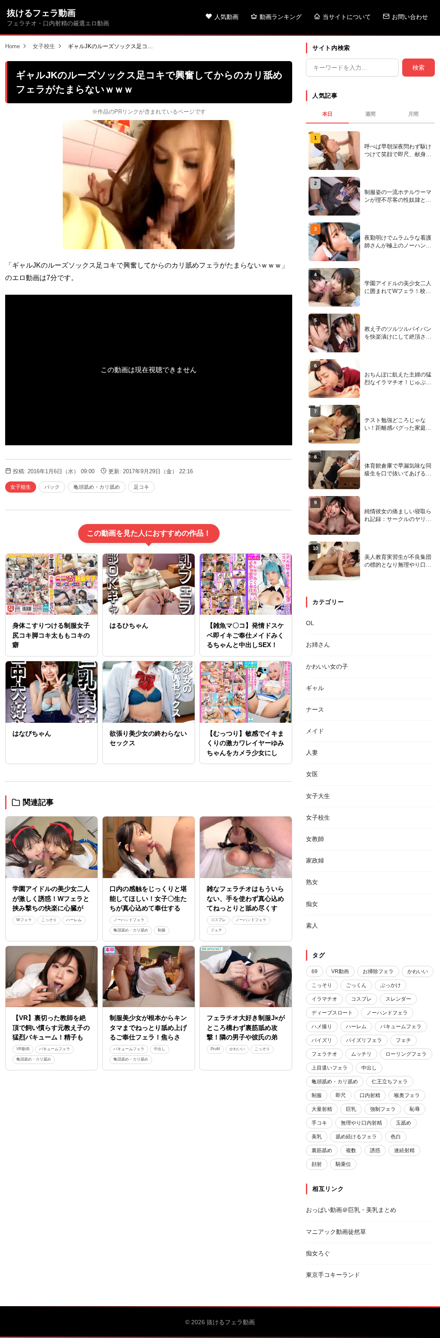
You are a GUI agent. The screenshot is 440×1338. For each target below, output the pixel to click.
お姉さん (318, 644)
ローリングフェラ (406, 1054)
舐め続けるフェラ (356, 1137)
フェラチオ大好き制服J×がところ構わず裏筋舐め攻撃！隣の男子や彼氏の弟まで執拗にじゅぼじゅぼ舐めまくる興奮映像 (246, 1037)
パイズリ (322, 1040)
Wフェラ (24, 920)
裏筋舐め (322, 1150)
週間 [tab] (370, 114)
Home (12, 46)
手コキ (319, 1123)
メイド (315, 731)
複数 (351, 1150)
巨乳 (351, 1109)
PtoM (215, 1049)
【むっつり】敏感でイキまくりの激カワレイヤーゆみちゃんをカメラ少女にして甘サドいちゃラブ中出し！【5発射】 (245, 753)
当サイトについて (347, 16)
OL (310, 623)
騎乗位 (343, 1164)
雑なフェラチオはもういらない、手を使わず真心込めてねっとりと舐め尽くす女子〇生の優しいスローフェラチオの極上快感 (245, 908)
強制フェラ (383, 1109)
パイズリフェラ (364, 1040)
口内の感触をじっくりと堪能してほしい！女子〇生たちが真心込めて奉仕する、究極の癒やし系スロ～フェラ (148, 908)
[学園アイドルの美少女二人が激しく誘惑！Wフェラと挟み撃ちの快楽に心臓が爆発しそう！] (52, 847)
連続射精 (404, 1150)
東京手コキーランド (333, 1274)
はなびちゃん (31, 733)
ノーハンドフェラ (128, 920)
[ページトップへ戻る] (419, 1320)
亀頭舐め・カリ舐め (96, 487)
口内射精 (370, 1095)
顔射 (317, 1164)
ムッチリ (361, 1054)
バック (52, 487)
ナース (315, 709)
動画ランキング (281, 16)
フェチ (216, 930)
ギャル (315, 687)
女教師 (315, 838)
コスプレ (218, 920)
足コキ (141, 487)
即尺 (341, 1095)
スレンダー (398, 999)
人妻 (312, 752)
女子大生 (318, 795)
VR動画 (23, 1049)
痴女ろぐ (318, 1253)
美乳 (317, 1137)
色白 (396, 1137)
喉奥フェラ (407, 1095)
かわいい (237, 1049)
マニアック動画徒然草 (336, 1231)
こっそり (49, 920)
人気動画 (226, 16)
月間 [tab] (413, 114)
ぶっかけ (390, 985)
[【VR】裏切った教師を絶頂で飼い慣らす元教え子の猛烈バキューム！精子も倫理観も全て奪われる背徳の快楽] (52, 977)
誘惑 (375, 1150)
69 (315, 971)
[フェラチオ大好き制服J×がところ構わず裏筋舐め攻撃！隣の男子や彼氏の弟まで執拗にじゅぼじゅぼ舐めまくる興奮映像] (246, 977)
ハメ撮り (322, 1027)
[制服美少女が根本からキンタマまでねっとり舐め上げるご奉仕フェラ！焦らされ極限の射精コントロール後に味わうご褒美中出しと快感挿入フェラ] (149, 977)
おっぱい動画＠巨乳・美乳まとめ (351, 1209)
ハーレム (74, 920)
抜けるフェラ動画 (41, 13)
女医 (312, 774)
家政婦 (315, 860)
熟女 (312, 882)
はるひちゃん (129, 625)
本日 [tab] (327, 114)
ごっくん (356, 985)
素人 (312, 925)
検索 (418, 67)
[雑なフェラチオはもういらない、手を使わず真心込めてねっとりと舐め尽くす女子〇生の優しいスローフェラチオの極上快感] (246, 847)
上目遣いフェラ (330, 1068)
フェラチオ (324, 1054)
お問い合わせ (410, 16)
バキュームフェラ (54, 1049)
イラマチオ (324, 999)
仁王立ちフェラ (390, 1082)
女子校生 (44, 46)
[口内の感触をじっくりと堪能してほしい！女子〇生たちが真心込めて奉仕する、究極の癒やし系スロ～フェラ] (149, 847)
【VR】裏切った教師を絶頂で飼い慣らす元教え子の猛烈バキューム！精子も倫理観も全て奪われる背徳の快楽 (51, 1037)
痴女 (312, 903)
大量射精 (322, 1109)
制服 (161, 930)
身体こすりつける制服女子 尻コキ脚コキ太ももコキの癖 (51, 635)
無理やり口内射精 (361, 1123)
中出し (159, 1049)
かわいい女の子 (327, 666)
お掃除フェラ (378, 971)
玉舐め (403, 1123)
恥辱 (414, 1109)
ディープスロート (332, 1013)
